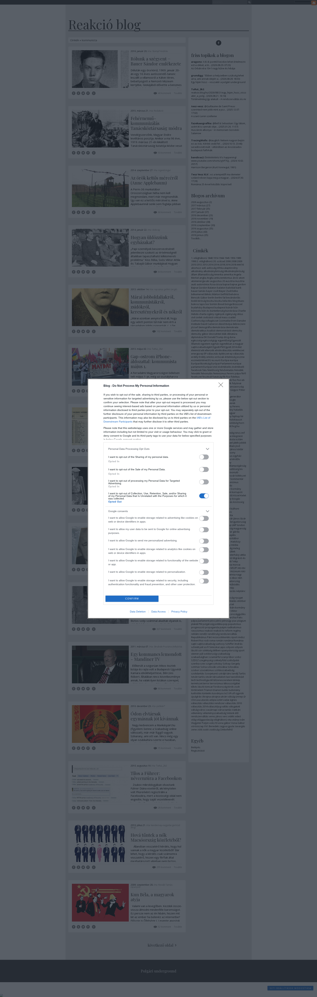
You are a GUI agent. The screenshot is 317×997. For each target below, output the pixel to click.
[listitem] (158, 449)
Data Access (158, 611)
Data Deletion (138, 611)
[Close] (221, 386)
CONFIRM (132, 598)
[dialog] (158, 498)
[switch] (204, 457)
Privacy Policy (179, 611)
